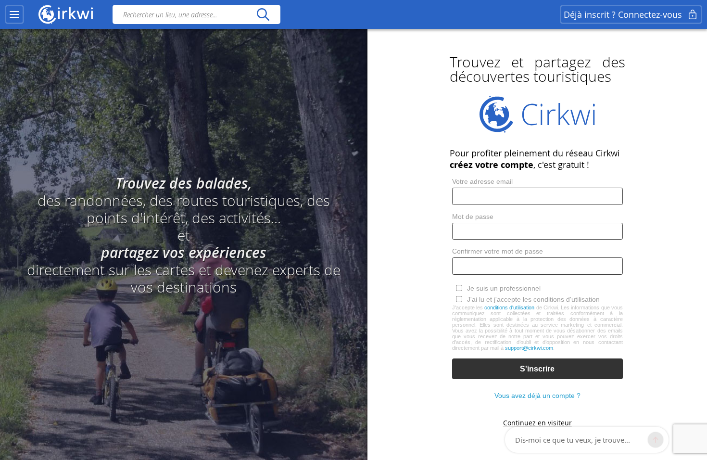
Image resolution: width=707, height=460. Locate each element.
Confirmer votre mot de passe (497, 251)
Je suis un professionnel (504, 288)
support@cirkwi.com (529, 348)
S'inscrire (537, 369)
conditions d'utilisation (509, 307)
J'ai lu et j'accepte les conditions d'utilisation (533, 299)
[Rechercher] (263, 14)
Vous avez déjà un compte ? (537, 395)
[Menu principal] (14, 14)
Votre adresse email (482, 181)
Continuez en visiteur (537, 422)
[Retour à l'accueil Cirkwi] (65, 14)
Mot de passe (472, 216)
